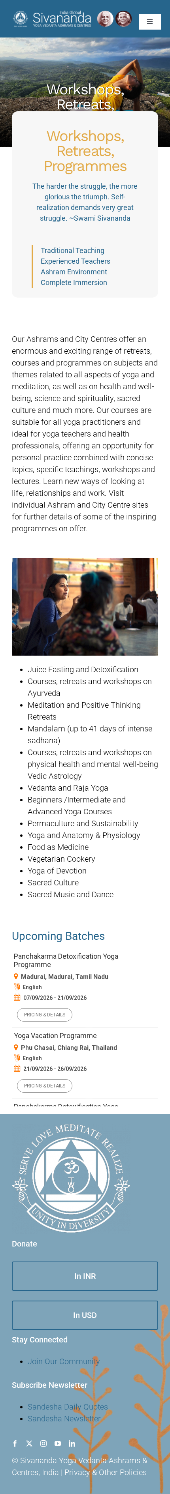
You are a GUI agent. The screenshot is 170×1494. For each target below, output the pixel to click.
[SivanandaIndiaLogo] (72, 13)
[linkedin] (72, 1443)
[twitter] (29, 1443)
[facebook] (15, 1443)
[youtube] (58, 1443)
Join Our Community (64, 1361)
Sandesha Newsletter (64, 1418)
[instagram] (43, 1443)
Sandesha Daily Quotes (68, 1407)
